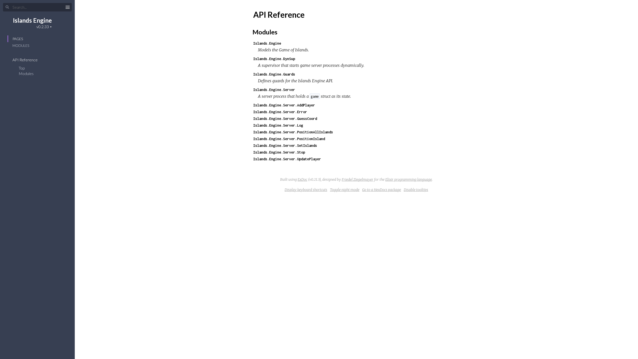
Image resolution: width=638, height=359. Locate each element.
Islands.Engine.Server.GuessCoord (285, 118)
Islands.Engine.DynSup (274, 59)
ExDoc (302, 179)
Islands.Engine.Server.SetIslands (285, 145)
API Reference (25, 59)
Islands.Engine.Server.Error (280, 112)
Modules (20, 45)
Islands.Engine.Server (274, 90)
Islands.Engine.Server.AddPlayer (284, 105)
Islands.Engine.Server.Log (278, 125)
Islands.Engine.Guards (274, 74)
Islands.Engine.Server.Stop (279, 152)
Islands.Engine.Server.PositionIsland (289, 139)
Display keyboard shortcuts (306, 190)
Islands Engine (32, 20)
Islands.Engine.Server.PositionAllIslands (293, 132)
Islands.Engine (267, 43)
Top (22, 68)
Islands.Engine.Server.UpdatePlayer (287, 159)
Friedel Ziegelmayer (357, 179)
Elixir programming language (408, 179)
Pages (17, 39)
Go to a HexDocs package (381, 190)
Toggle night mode (344, 190)
